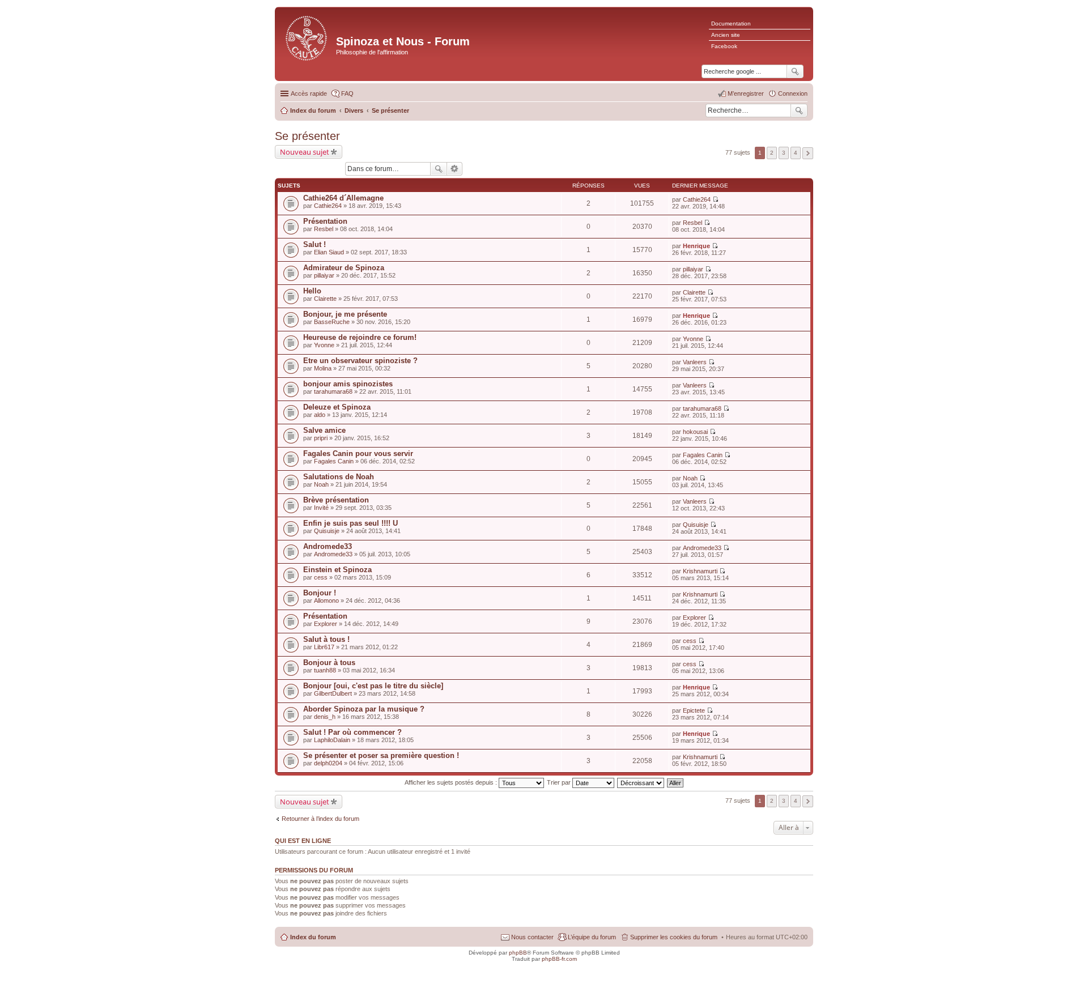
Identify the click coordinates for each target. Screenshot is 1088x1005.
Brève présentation (336, 500)
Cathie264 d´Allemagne (343, 198)
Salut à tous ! (326, 639)
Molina (323, 368)
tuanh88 (325, 670)
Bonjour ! (319, 593)
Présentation (325, 221)
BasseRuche (332, 321)
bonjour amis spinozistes (348, 384)
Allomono (326, 600)
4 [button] (795, 153)
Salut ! (314, 244)
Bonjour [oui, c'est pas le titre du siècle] (373, 686)
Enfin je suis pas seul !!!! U (350, 523)
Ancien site (725, 35)
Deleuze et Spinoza (337, 407)
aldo (319, 414)
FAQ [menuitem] (347, 93)
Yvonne (324, 345)
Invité (321, 507)
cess (321, 577)
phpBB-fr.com (559, 959)
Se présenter (307, 136)
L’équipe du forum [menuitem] (592, 937)
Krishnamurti (700, 571)
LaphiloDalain (332, 739)
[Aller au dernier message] (715, 199)
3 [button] (783, 153)
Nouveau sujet (304, 152)
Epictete (694, 710)
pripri (321, 438)
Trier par (559, 782)
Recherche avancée (454, 169)
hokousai (695, 431)
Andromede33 (327, 546)
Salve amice (324, 430)
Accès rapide (309, 93)
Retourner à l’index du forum (320, 818)
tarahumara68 (333, 391)
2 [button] (772, 153)
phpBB (518, 952)
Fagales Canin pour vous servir (358, 453)
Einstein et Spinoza (337, 569)
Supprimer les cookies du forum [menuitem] (673, 937)
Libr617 (324, 647)
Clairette (325, 298)
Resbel (323, 228)
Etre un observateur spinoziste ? (360, 360)
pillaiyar (324, 275)
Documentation (731, 23)
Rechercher (799, 110)
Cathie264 (328, 205)
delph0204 (328, 763)
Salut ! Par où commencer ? (352, 732)
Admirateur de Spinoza (343, 267)
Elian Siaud (329, 252)
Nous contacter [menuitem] (532, 937)
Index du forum (313, 937)
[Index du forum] (307, 37)
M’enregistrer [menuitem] (746, 93)
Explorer (325, 623)
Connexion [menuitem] (793, 93)
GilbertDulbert (333, 693)
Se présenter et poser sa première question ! (381, 755)
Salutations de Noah (338, 476)
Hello (312, 291)
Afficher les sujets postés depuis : (452, 782)
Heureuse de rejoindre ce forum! (359, 337)
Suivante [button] (807, 153)
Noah (321, 484)
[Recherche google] (795, 71)
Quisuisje (326, 530)
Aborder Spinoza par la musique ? (363, 709)
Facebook (724, 46)
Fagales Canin (334, 461)
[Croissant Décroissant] (641, 782)
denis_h (324, 716)
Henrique (696, 245)
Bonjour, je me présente (345, 314)
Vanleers (695, 362)
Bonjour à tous (329, 662)
